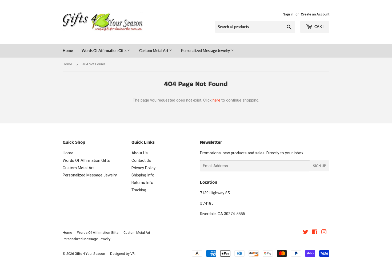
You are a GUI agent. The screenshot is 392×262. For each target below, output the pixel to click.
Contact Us (141, 160)
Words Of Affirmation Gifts (104, 50)
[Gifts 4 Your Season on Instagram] (324, 232)
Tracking (138, 190)
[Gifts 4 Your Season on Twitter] (305, 232)
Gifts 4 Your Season (90, 254)
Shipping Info (142, 175)
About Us (139, 153)
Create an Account (315, 14)
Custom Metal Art (154, 50)
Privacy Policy (143, 168)
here (216, 100)
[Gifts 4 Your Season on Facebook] (315, 232)
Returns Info (142, 182)
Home (68, 50)
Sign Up (319, 166)
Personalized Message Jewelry (206, 50)
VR (132, 254)
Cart (319, 26)
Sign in (288, 14)
